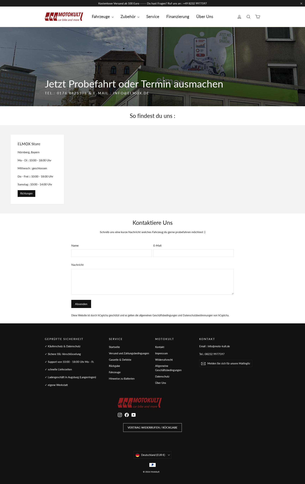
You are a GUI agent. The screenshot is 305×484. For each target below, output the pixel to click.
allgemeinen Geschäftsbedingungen (158, 315)
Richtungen (26, 193)
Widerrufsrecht (164, 359)
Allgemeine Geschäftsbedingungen (168, 368)
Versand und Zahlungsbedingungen (129, 353)
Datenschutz (162, 376)
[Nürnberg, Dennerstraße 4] (152, 169)
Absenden (81, 304)
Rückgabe (114, 365)
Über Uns (204, 16)
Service (152, 16)
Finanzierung (177, 16)
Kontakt (159, 346)
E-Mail (157, 245)
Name (75, 245)
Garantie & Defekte (120, 359)
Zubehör (129, 16)
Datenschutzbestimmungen (198, 315)
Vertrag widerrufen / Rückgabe (152, 427)
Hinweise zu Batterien (121, 378)
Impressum (161, 353)
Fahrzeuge (101, 16)
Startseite (114, 346)
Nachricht (77, 264)
